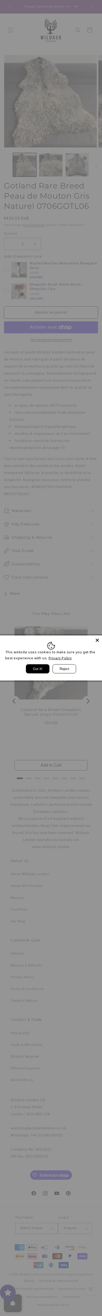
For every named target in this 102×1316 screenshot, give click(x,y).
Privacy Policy (60, 658)
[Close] (97, 640)
